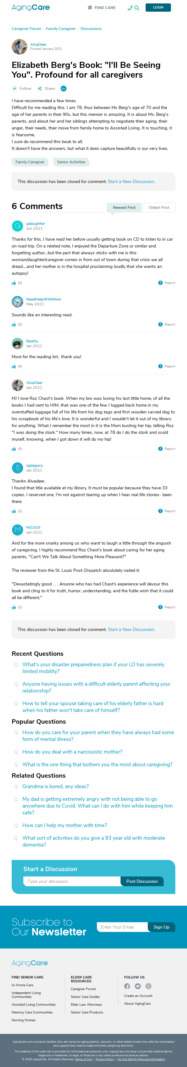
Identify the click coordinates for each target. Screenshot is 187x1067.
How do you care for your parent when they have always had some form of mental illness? (98, 736)
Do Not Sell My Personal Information (141, 1059)
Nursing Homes (24, 1020)
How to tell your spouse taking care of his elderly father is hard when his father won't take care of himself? (92, 707)
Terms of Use (83, 1059)
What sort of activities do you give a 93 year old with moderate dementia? (93, 841)
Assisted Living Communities (34, 1004)
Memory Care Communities (32, 1012)
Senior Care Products (87, 1012)
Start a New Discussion (131, 181)
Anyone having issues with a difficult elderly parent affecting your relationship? (96, 687)
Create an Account (138, 996)
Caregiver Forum (83, 989)
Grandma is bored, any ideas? (55, 786)
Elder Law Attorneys (86, 1004)
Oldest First (159, 207)
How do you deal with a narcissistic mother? (72, 751)
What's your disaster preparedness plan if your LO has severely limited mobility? (93, 668)
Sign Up (161, 927)
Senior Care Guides (85, 996)
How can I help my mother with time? (64, 825)
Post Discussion (142, 881)
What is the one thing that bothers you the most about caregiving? (97, 764)
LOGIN (158, 7)
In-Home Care (22, 985)
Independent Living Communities (26, 995)
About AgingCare (137, 1003)
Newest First (124, 207)
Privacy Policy (105, 1059)
